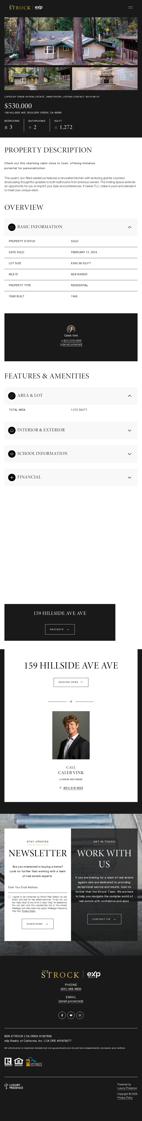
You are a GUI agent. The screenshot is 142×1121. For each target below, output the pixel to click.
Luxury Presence (127, 1088)
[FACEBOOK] (62, 1015)
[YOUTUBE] (71, 1015)
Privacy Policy (28, 911)
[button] (104, 919)
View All (102, 79)
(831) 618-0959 (73, 341)
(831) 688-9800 (71, 989)
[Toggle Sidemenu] (130, 7)
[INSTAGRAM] (80, 1015)
